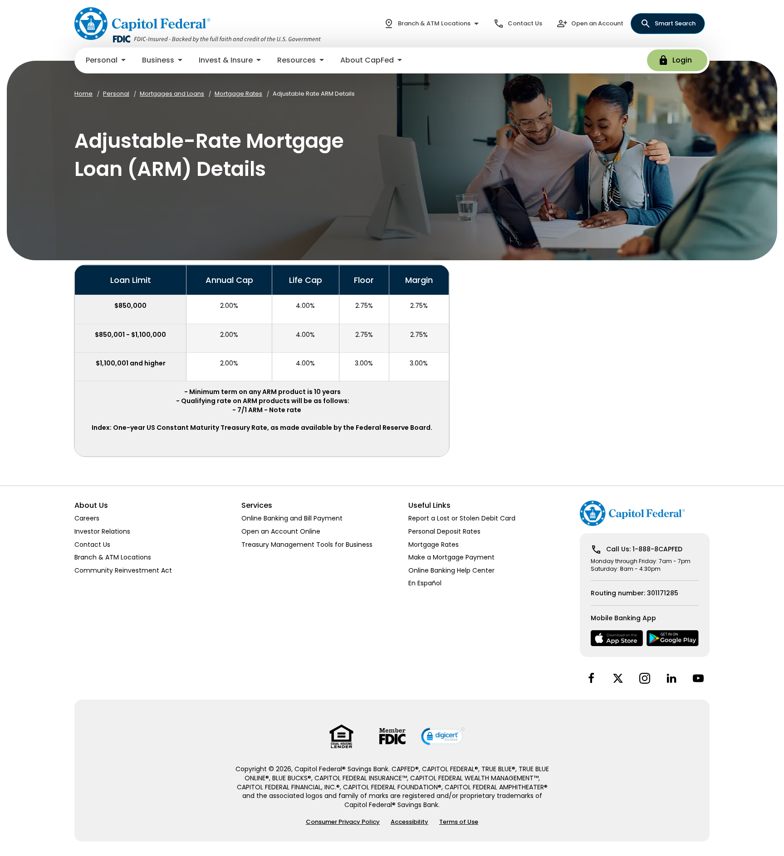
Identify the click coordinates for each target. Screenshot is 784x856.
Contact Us (525, 23)
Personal (116, 94)
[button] (106, 60)
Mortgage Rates (238, 94)
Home (83, 94)
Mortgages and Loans (172, 94)
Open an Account (597, 23)
